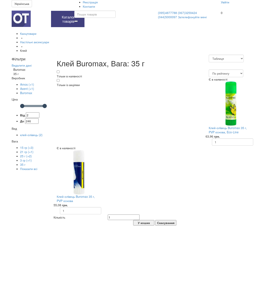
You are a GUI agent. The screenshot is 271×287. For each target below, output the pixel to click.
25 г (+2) (26, 156)
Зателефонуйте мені (192, 17)
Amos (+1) (27, 84)
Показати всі (28, 169)
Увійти (225, 2)
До (22, 121)
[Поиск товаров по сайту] (76, 21)
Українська (21, 3)
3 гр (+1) (26, 160)
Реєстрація (90, 2)
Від (22, 115)
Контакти (89, 6)
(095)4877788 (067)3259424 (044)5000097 (177, 15)
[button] (40, 13)
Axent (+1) (27, 88)
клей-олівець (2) (31, 135)
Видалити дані (22, 65)
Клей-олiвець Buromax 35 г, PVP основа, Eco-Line (228, 130)
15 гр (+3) (26, 147)
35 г (22, 164)
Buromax (26, 93)
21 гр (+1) (26, 152)
